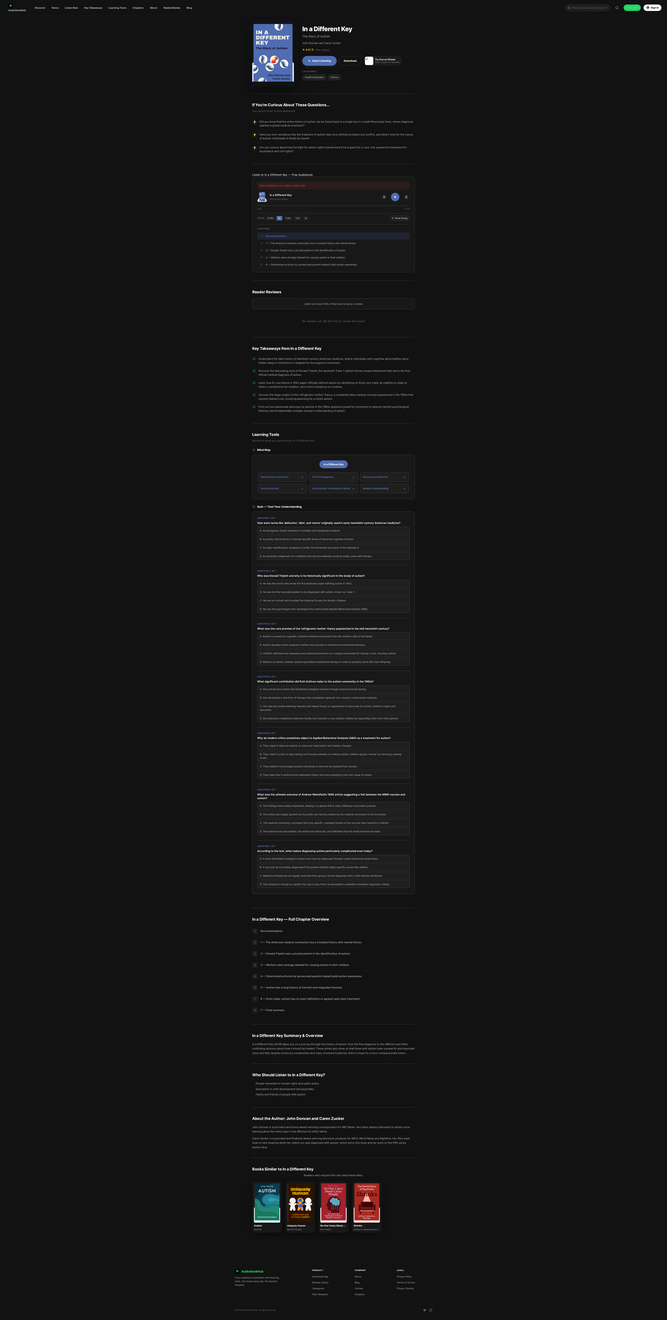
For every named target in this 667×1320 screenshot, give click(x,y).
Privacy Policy (404, 1276)
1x (279, 218)
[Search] (616, 8)
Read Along (401, 218)
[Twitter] (424, 1310)
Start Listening (321, 60)
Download (350, 60)
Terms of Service (406, 1282)
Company (360, 1294)
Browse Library (320, 1282)
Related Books (171, 7)
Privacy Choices (405, 1288)
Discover (40, 7)
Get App (632, 7)
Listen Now (71, 7)
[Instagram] (430, 1310)
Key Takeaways (93, 7)
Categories (318, 1288)
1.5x (298, 218)
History (334, 77)
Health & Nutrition (314, 77)
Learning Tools (117, 7)
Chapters (138, 7)
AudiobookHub (17, 10)
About (153, 7)
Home (55, 7)
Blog (189, 7)
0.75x (270, 218)
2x (306, 218)
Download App (320, 1276)
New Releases (320, 1294)
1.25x (288, 218)
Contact (359, 1288)
